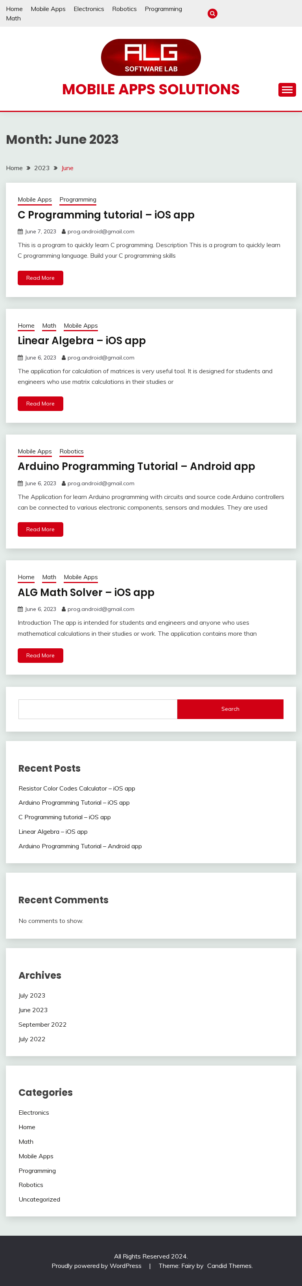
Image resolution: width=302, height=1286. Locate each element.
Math (13, 18)
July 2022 (32, 1039)
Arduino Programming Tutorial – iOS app (74, 802)
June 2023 (33, 1010)
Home (14, 9)
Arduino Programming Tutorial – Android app (136, 466)
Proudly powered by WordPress (97, 1265)
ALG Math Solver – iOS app (86, 592)
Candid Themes (229, 1265)
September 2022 (42, 1024)
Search (230, 708)
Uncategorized (39, 1199)
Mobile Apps (48, 9)
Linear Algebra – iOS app (82, 341)
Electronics (89, 9)
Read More (40, 277)
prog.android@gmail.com (101, 231)
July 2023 (32, 995)
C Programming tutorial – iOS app (106, 215)
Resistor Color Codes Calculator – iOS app (76, 788)
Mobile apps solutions (151, 89)
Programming (163, 9)
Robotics (124, 9)
